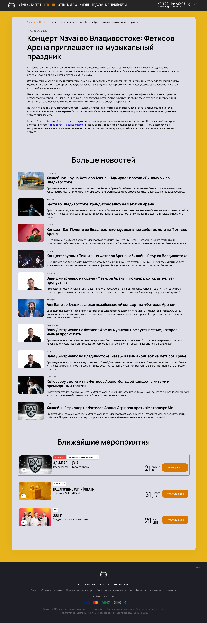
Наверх (198, 567)
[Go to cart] (195, 5)
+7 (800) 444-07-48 (171, 3)
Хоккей (84, 5)
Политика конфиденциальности (114, 590)
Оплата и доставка (51, 590)
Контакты (171, 590)
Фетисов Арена (67, 5)
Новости (49, 5)
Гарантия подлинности (148, 590)
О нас (34, 590)
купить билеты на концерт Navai (66, 124)
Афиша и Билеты (30, 5)
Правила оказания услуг (79, 590)
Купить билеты (175, 467)
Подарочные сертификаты (109, 5)
